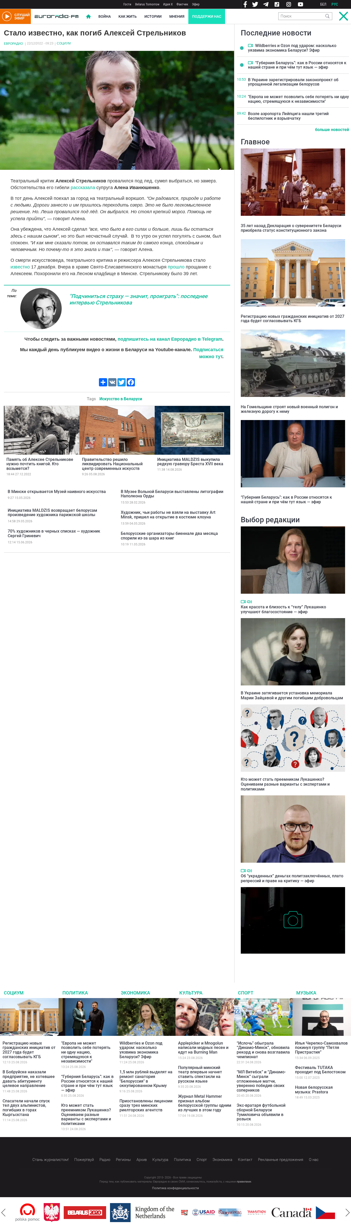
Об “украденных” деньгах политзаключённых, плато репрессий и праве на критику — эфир (292, 878)
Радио (104, 1159)
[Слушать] (249, 601)
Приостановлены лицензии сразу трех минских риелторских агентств (145, 1105)
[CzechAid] (308, 1212)
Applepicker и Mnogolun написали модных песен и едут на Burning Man (203, 1048)
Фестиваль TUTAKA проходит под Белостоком (320, 1070)
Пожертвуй (84, 1159)
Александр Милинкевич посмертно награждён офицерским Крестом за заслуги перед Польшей (286, 961)
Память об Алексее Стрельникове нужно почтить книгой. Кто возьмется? (39, 464)
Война (104, 16)
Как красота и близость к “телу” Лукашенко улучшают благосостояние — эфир (283, 609)
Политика (75, 993)
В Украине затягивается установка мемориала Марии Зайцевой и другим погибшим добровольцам (292, 695)
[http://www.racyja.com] (156, 1212)
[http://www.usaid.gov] (175, 1212)
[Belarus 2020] (56, 1212)
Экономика (135, 993)
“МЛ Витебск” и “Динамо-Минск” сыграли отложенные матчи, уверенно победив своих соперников (261, 1080)
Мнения (176, 16)
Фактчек (182, 4)
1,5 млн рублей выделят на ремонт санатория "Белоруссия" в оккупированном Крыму (145, 1078)
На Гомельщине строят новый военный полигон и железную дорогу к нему (289, 409)
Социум (64, 43)
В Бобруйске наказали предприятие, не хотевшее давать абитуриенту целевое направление (29, 1078)
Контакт (245, 1159)
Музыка (306, 993)
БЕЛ (323, 4)
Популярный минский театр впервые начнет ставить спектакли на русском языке (200, 1074)
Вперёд (348, 1212)
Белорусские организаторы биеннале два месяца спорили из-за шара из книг (169, 536)
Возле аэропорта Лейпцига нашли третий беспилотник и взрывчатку (288, 116)
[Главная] (56, 16)
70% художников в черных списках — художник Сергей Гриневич (54, 533)
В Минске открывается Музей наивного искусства (57, 491)
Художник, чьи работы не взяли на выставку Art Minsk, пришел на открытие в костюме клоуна (168, 514)
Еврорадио (13, 43)
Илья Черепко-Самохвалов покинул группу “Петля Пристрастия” (321, 1048)
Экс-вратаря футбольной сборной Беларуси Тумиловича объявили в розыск (261, 1112)
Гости (127, 4)
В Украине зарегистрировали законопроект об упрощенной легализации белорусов (293, 82)
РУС (334, 4)
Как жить (127, 16)
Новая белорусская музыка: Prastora (314, 1089)
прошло (176, 266)
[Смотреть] (250, 45)
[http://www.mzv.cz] (228, 1212)
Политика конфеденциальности (175, 1188)
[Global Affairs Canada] (263, 1212)
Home (88, 16)
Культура (190, 993)
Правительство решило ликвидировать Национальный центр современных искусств (112, 464)
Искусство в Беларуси (120, 398)
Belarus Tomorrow (147, 4)
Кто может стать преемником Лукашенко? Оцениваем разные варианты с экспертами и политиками (285, 784)
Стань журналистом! (50, 1159)
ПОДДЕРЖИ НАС (206, 16)
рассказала (83, 187)
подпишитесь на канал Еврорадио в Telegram (170, 339)
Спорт (245, 993)
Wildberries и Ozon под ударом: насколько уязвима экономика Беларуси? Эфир (292, 48)
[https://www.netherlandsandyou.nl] (115, 1212)
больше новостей (332, 129)
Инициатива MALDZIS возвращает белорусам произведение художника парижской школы (52, 512)
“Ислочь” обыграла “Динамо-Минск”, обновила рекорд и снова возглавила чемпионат (263, 1050)
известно (20, 266)
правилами (244, 1181)
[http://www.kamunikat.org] (201, 1212)
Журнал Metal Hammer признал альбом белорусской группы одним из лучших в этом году (204, 1103)
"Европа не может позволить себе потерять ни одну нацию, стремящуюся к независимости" (298, 99)
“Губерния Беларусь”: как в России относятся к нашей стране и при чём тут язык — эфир (297, 65)
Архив (141, 1159)
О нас (314, 1159)
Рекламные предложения (280, 1159)
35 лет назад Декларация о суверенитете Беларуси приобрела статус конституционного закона (291, 228)
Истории (153, 16)
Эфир (195, 4)
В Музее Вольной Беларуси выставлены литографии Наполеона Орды (172, 494)
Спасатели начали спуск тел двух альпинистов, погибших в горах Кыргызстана (26, 1108)
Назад (3, 1212)
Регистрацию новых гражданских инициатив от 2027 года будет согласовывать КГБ (292, 318)
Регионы (123, 1159)
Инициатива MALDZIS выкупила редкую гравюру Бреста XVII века (190, 462)
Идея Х (168, 4)
